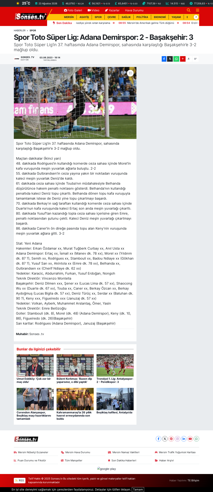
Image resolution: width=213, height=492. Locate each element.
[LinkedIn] (184, 439)
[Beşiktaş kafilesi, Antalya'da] (115, 398)
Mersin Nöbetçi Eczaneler (33, 452)
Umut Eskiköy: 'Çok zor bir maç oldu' (34, 380)
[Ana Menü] (196, 10)
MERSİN (69, 17)
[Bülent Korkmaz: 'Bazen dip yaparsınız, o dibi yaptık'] (75, 365)
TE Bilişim (193, 480)
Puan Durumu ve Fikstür (32, 460)
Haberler (19, 30)
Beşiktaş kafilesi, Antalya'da (114, 412)
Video (95, 10)
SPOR (98, 17)
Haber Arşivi (166, 460)
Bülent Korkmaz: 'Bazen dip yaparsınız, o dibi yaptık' (74, 380)
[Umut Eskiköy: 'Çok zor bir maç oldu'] (35, 365)
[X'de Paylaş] (170, 59)
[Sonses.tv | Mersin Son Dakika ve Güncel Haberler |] (30, 16)
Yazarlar (114, 10)
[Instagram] (177, 439)
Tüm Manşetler (73, 460)
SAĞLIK (126, 17)
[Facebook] (158, 439)
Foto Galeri (75, 10)
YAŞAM (176, 17)
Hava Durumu (134, 10)
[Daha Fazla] (183, 59)
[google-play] (106, 469)
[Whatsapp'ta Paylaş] (176, 59)
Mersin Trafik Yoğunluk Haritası (177, 452)
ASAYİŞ (84, 17)
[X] (165, 439)
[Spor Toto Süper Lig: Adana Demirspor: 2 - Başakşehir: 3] (75, 103)
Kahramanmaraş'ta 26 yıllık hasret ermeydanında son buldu (74, 415)
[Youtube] (190, 439)
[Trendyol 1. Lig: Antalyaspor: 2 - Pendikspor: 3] (115, 365)
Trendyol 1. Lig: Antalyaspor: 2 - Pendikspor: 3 (115, 380)
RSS (21, 480)
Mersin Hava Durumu (77, 452)
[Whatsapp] (196, 439)
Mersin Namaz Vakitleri (125, 452)
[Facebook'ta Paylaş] (164, 59)
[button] (196, 17)
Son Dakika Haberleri (123, 460)
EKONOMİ (160, 17)
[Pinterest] (171, 439)
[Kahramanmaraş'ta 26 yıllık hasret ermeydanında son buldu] (75, 398)
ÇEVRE (111, 17)
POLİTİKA (142, 17)
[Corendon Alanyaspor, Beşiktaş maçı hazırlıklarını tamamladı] (35, 398)
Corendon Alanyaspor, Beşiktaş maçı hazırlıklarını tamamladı (34, 415)
